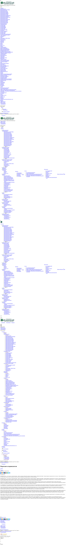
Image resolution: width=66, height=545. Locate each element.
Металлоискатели (8, 335)
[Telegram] (9, 472)
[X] (4, 472)
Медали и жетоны (8, 408)
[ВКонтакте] (0, 472)
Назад (5, 332)
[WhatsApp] (7, 472)
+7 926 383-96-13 (3, 329)
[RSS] (0, 473)
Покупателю (6, 438)
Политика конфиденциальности (6, 531)
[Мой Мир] (3, 472)
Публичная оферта (3, 532)
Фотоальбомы (2, 521)
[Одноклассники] (2, 472)
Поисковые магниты (9, 419)
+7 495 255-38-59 (3, 103)
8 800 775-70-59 (3, 101)
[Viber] (5, 472)
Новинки (5, 424)
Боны (6, 397)
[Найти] (1, 7)
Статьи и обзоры (2, 522)
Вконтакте (3, 115)
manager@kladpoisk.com (4, 113)
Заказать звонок (6, 459)
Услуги (5, 431)
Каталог (5, 333)
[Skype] (8, 472)
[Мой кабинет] (0, 317)
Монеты (7, 379)
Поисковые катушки (9, 352)
